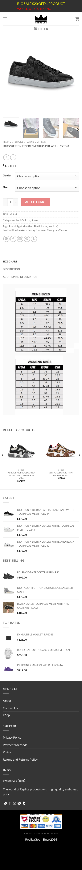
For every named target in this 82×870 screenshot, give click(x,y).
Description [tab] (11, 269)
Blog (54, 833)
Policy (7, 752)
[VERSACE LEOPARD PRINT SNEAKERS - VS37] (61, 451)
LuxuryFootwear (37, 230)
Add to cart (35, 202)
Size (5, 187)
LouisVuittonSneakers (15, 230)
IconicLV (52, 226)
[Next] (72, 76)
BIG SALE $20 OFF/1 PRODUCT (41, 4)
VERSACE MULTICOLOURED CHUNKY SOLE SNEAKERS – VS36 (21, 475)
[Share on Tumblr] (34, 239)
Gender (7, 175)
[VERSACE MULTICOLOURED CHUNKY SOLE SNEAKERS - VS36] (21, 451)
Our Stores (42, 833)
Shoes (19, 141)
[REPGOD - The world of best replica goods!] (41, 18)
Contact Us (10, 708)
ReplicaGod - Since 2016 (41, 839)
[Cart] (77, 19)
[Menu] (5, 18)
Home (7, 141)
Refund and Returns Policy (20, 759)
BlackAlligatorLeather (21, 226)
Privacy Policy (12, 737)
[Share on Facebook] (13, 239)
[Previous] (9, 76)
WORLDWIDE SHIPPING (34, 8)
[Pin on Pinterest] (27, 239)
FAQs (6, 715)
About (7, 700)
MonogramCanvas (57, 230)
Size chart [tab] (10, 261)
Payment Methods (15, 745)
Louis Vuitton (36, 141)
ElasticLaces (40, 226)
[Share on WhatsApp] (6, 239)
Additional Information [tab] (20, 276)
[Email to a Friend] (20, 239)
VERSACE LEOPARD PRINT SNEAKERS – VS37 (61, 473)
